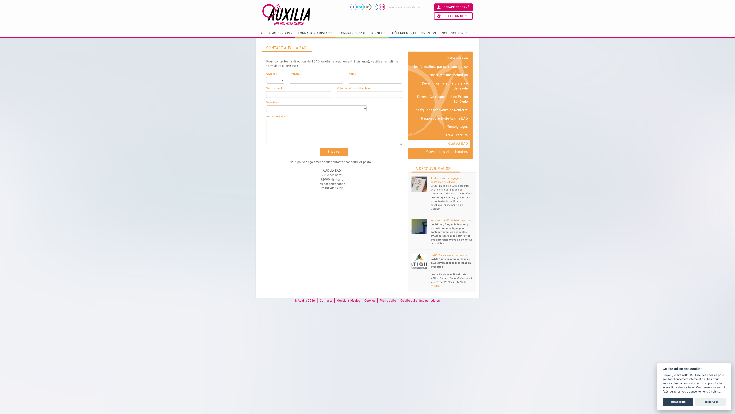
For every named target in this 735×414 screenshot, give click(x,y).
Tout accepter (677, 401)
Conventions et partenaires (447, 152)
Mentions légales (348, 301)
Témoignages (457, 127)
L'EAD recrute (457, 135)
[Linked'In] (375, 7)
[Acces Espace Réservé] (453, 7)
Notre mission (457, 58)
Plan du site (388, 301)
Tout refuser (710, 401)
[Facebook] (353, 7)
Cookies (369, 301)
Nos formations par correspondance (440, 67)
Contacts (326, 301)
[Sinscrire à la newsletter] (400, 7)
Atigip (435, 286)
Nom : (352, 74)
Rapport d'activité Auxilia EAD (444, 119)
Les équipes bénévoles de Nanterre (440, 110)
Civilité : (271, 74)
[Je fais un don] (453, 16)
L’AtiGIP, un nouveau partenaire (449, 255)
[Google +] (367, 7)
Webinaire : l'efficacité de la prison (451, 220)
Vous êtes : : (273, 102)
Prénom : (295, 74)
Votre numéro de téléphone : (355, 88)
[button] (276, 33)
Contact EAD (458, 144)
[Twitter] (360, 7)
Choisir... (715, 391)
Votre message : (276, 116)
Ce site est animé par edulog (420, 301)
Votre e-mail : (274, 88)
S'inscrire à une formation (448, 75)
